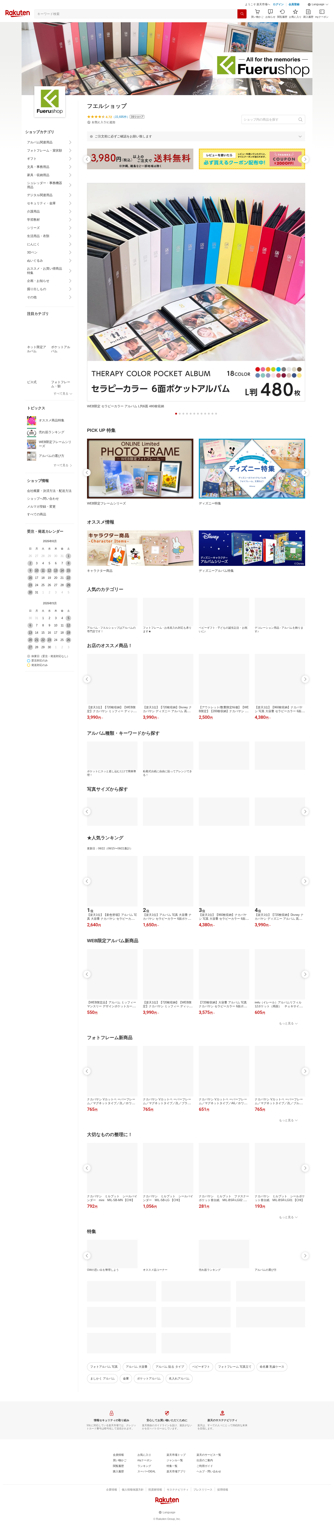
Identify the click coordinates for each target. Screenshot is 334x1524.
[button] (318, 4)
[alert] (196, 136)
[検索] (242, 13)
